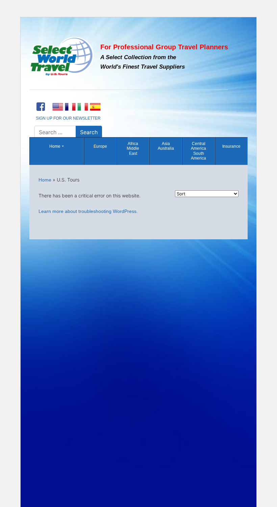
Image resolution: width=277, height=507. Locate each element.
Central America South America (198, 151)
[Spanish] (95, 107)
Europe (100, 146)
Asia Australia (166, 146)
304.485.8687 (68, 97)
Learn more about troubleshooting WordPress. (88, 211)
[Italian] (82, 107)
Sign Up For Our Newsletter (68, 118)
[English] (57, 107)
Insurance (231, 146)
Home (54, 146)
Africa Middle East (133, 148)
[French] (70, 107)
